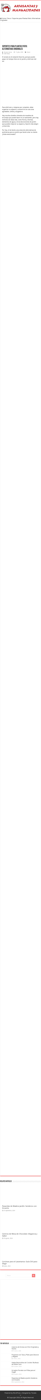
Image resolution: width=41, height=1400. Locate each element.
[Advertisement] (20, 84)
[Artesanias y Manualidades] (20, 7)
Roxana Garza (8, 52)
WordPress (16, 1393)
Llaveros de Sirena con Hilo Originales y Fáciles (25, 1348)
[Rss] (20, 1395)
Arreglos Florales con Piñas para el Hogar (23, 1371)
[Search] (33, 1275)
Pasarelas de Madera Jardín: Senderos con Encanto (24, 1379)
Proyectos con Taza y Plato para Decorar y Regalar (25, 1355)
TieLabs (33, 1393)
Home (4, 18)
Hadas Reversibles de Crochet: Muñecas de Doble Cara (25, 1363)
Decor (9, 18)
